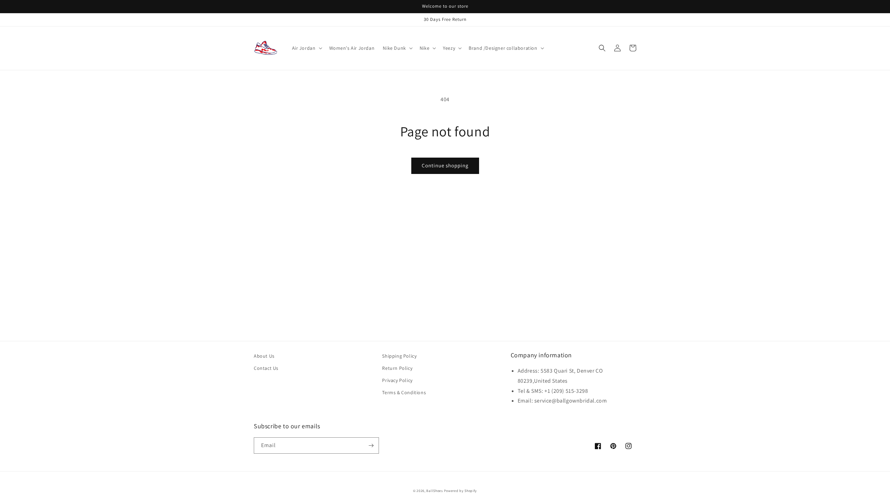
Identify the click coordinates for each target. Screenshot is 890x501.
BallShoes (434, 490)
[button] (306, 48)
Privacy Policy (397, 380)
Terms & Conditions (404, 392)
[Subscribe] (371, 445)
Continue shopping (445, 165)
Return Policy (397, 368)
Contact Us (266, 368)
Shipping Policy (399, 356)
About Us (264, 356)
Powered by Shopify (460, 490)
